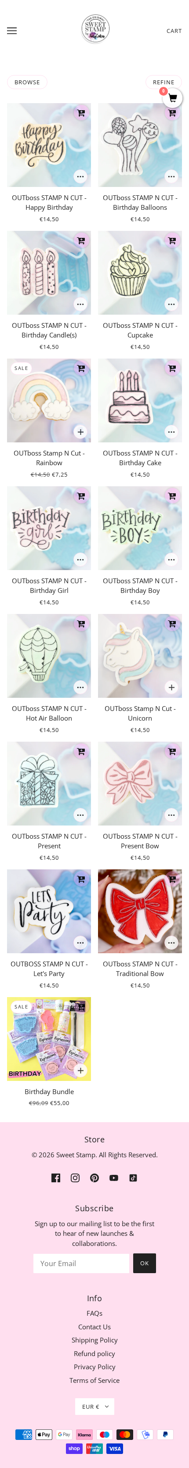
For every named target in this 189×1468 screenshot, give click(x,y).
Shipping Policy (95, 1339)
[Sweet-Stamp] (95, 29)
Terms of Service (94, 1380)
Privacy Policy (95, 1366)
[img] (55, 1177)
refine (163, 82)
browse (27, 82)
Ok (144, 1263)
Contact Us (94, 1326)
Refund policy (94, 1353)
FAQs (94, 1313)
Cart (174, 31)
